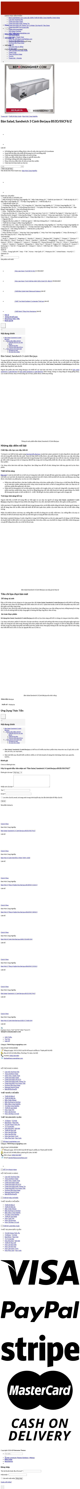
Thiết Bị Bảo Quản (15, 116)
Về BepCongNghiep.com (11, 1141)
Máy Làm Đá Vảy (10, 1134)
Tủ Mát (14, 1121)
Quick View (5, 824)
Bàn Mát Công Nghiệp (30, 116)
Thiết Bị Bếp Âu (10, 1098)
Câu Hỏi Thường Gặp (12, 1072)
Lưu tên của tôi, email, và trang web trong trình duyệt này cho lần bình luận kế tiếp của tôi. (32, 797)
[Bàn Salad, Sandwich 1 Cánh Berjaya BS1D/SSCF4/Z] (8, 985)
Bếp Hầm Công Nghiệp (12, 1104)
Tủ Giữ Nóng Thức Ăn (12, 1124)
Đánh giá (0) (9, 321)
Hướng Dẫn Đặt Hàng (16, 41)
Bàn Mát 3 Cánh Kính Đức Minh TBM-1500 (15, 858)
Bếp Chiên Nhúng (10, 1100)
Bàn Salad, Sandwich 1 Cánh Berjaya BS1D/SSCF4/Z (18, 993)
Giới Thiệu (8, 1037)
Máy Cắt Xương (10, 1112)
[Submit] (5, 1456)
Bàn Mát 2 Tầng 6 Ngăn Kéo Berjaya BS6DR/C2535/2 (19, 966)
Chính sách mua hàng (15, 29)
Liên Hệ (11, 45)
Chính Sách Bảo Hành (16, 21)
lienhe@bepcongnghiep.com (13, 1058)
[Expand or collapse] (1, 329)
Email (3, 794)
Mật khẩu (4, 1475)
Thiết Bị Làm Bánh (11, 1108)
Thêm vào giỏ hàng (7, 168)
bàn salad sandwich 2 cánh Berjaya (31, 371)
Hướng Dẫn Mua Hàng (16, 43)
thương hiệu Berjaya (33, 454)
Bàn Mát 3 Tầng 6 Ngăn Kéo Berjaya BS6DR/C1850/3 (19, 912)
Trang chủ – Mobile (15, 58)
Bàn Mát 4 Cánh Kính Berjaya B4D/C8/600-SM (16, 939)
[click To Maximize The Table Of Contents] (3, 325)
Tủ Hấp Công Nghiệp (12, 1106)
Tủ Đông (8, 1121)
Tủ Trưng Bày (9, 1126)
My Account (13, 48)
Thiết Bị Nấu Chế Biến (10, 1198)
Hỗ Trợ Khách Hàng (9, 1169)
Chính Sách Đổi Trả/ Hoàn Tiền (15, 1083)
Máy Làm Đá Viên (10, 1132)
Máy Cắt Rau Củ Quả (12, 1114)
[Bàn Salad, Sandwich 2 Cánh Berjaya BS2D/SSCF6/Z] (9, 144)
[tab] (42, 315)
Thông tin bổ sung (11, 317)
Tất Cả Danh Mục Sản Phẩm (18, 50)
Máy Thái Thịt (9, 1110)
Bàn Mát (15, 1122)
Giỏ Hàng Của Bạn (15, 31)
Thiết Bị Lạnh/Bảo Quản (11, 1226)
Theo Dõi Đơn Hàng (15, 54)
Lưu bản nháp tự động (16, 47)
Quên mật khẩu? (6, 1482)
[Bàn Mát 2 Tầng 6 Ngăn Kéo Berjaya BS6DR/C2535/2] (8, 957)
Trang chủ (4, 116)
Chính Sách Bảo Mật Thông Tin (19, 23)
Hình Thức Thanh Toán (16, 37)
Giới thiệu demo (14, 35)
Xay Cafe (18, 1138)
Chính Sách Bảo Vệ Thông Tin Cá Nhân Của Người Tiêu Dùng (29, 25)
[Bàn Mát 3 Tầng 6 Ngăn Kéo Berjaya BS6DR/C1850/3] (8, 903)
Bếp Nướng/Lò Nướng (12, 1102)
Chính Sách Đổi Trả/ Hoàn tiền (19, 27)
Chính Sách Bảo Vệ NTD (13, 1079)
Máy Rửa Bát (9, 1128)
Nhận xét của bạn (7, 786)
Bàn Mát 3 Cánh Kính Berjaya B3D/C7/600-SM (16, 1020)
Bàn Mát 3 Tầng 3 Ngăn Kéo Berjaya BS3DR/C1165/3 (19, 885)
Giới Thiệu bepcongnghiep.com (19, 33)
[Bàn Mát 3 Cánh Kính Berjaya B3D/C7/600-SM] (8, 1012)
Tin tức (11, 56)
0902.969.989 (14, 1056)
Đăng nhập (19, 1478)
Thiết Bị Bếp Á (10, 1096)
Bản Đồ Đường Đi (11, 1089)
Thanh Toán (12, 52)
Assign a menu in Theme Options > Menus (20, 1458)
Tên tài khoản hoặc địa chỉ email (12, 1471)
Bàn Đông (8, 1122)
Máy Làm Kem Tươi (11, 1136)
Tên (2, 790)
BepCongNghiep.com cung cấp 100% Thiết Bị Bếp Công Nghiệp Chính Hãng (34, 18)
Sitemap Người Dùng (12, 1087)
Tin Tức (7, 1039)
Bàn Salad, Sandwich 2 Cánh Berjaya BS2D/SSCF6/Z (18, 831)
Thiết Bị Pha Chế (10, 1130)
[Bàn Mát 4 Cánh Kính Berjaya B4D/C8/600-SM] (8, 930)
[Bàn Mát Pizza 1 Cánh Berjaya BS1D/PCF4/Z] (9, 134)
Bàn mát (4, 475)
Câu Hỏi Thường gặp (16, 19)
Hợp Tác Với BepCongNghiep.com (20, 39)
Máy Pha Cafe (9, 1138)
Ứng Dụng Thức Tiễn (12, 319)
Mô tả (7, 315)
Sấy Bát (17, 1128)
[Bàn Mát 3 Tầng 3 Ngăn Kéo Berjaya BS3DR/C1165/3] (8, 876)
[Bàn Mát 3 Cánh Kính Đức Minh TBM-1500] (15, 849)
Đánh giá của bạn (7, 772)
